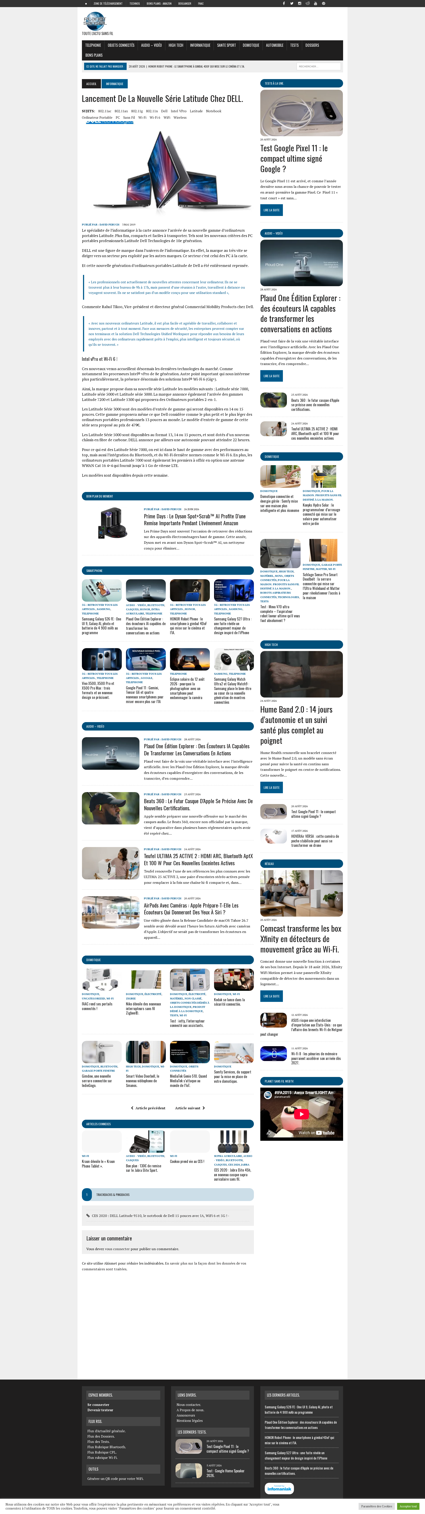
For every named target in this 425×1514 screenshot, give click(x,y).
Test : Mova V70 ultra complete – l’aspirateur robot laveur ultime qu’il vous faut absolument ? (280, 613)
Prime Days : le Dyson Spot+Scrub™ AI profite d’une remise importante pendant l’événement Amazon (195, 519)
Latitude (196, 111)
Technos (134, 3)
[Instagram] (299, 3)
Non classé (193, 998)
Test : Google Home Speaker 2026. (226, 1473)
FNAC (201, 3)
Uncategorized (93, 998)
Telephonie (93, 45)
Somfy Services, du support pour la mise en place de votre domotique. (232, 1076)
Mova (279, 575)
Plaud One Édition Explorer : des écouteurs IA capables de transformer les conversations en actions (146, 625)
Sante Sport (226, 45)
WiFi (167, 117)
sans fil (129, 117)
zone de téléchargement (108, 3)
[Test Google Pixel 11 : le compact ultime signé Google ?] (301, 133)
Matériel (176, 998)
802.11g (137, 111)
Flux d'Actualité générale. (106, 1431)
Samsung (103, 609)
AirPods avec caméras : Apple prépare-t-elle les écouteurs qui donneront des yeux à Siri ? (191, 908)
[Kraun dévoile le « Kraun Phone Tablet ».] (102, 1149)
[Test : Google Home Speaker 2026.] (189, 1475)
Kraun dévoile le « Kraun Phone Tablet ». (98, 1164)
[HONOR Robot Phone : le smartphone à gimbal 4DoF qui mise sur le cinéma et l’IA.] (190, 598)
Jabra (245, 1164)
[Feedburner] (331, 3)
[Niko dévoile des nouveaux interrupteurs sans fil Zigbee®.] (146, 987)
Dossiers (312, 45)
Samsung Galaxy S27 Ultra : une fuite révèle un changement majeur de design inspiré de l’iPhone (232, 625)
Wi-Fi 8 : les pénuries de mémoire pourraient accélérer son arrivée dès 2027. (316, 1058)
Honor (145, 609)
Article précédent (150, 1108)
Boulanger (184, 3)
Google (146, 678)
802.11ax (121, 111)
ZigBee (131, 998)
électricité (153, 994)
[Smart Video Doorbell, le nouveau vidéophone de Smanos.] (146, 1060)
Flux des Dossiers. (101, 1436)
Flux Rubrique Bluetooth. (106, 1447)
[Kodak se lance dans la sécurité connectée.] (234, 987)
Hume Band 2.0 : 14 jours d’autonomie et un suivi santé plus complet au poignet (296, 724)
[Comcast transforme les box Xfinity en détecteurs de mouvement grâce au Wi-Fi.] (301, 913)
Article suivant (187, 1108)
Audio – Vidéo (151, 45)
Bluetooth (155, 605)
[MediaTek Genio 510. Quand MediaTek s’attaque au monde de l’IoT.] (190, 1060)
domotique (93, 959)
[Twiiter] (291, 3)
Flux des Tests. (98, 1441)
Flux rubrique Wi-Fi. (102, 1457)
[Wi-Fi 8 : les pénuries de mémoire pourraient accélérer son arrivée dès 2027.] (273, 1057)
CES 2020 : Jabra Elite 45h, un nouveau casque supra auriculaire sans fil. (232, 1174)
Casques (132, 609)
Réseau (269, 863)
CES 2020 (234, 1164)
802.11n (152, 111)
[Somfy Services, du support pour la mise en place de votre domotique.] (234, 1060)
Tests (294, 45)
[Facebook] (283, 3)
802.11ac (104, 111)
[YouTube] (315, 3)
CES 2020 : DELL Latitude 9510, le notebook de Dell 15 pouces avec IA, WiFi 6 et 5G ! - (160, 1215)
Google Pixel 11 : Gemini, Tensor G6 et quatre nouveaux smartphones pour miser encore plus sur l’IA (145, 694)
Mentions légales (190, 1420)
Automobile (274, 45)
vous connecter (117, 1248)
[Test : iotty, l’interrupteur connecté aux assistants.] (190, 987)
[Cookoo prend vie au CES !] (190, 1149)
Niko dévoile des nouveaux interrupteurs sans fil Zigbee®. (143, 1008)
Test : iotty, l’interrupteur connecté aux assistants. (187, 1023)
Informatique (200, 45)
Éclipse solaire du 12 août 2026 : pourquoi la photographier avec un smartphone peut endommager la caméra (187, 688)
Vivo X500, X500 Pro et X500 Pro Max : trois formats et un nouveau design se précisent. (98, 690)
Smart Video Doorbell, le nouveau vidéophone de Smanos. (142, 1080)
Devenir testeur (100, 1410)
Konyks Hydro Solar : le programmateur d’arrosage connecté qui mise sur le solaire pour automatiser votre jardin (321, 514)
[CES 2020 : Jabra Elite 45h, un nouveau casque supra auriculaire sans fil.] (234, 1149)
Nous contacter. (189, 1404)
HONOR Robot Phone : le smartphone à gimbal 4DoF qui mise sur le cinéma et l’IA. (188, 625)
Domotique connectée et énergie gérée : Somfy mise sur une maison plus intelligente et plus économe (279, 503)
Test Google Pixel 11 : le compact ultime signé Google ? (294, 158)
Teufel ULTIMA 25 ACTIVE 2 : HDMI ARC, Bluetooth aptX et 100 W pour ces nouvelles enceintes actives (198, 859)
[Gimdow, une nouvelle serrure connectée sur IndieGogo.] (102, 1060)
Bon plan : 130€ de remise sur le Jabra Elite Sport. (143, 1168)
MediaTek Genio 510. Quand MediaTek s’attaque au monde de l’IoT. (188, 1080)
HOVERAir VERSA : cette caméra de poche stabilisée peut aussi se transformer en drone (315, 841)
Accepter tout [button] (408, 1506)
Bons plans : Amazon (159, 3)
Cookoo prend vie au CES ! (187, 1161)
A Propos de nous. (190, 1410)
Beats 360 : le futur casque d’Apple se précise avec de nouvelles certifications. (198, 804)
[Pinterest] (323, 3)
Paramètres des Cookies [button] (376, 1506)
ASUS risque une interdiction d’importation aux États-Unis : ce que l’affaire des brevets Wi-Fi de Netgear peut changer (301, 1027)
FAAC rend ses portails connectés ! (97, 1006)
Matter (321, 569)
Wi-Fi (142, 117)
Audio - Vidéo (136, 605)
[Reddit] (307, 3)
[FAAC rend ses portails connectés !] (102, 987)
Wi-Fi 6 (155, 117)
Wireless (180, 117)
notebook (213, 111)
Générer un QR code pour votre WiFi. (115, 1478)
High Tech (176, 45)
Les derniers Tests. (192, 1432)
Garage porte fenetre (98, 1070)
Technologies (288, 597)
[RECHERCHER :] (319, 65)
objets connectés (121, 45)
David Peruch (109, 224)
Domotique (251, 45)
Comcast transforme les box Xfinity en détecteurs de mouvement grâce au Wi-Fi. (300, 938)
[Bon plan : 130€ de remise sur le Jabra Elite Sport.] (146, 1149)
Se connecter (98, 1404)
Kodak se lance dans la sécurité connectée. (229, 1002)
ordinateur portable (97, 117)
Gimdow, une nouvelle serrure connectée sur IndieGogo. (97, 1080)
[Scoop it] (339, 3)
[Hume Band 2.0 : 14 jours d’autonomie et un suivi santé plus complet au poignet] (301, 694)
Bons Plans (93, 55)
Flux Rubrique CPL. (102, 1452)
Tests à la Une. (274, 83)
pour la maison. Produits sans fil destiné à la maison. (322, 495)
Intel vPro (179, 111)
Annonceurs (186, 1415)
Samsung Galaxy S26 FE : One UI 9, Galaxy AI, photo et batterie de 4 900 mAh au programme (101, 625)
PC (118, 117)
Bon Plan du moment (99, 496)
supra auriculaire (228, 1156)
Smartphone (94, 570)
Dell (164, 111)
